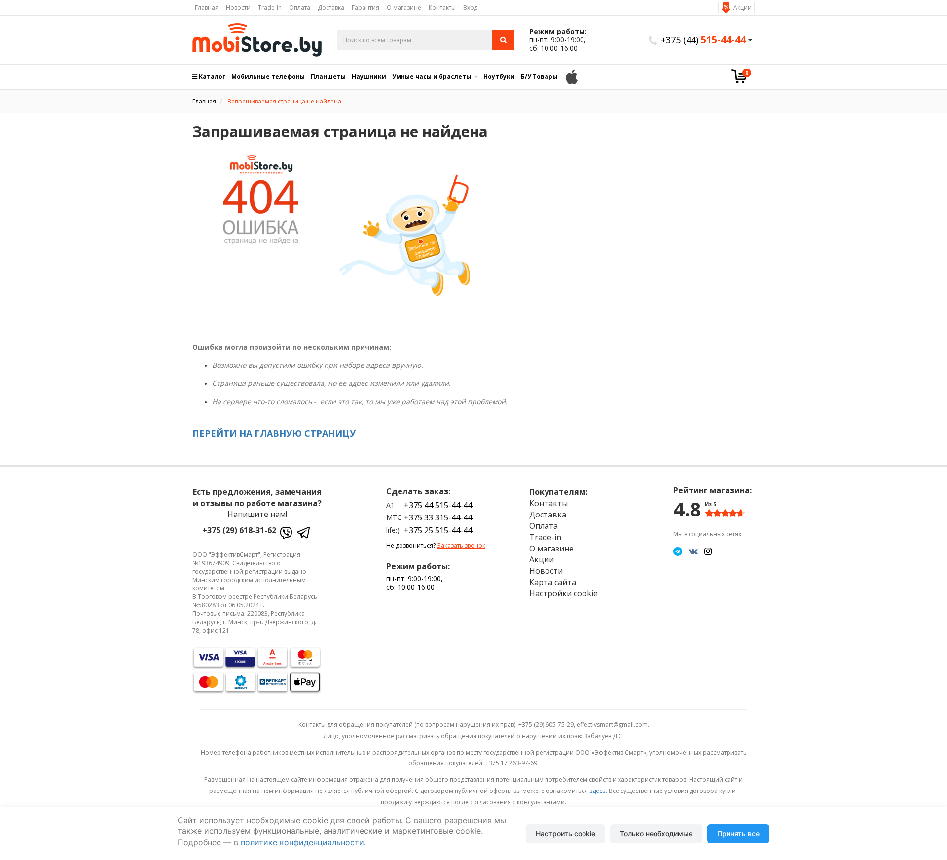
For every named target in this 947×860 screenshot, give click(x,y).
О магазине (404, 7)
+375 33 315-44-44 (438, 517)
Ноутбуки (499, 76)
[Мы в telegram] (677, 551)
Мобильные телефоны (268, 76)
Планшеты (328, 76)
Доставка (331, 7)
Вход (470, 7)
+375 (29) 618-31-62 (239, 530)
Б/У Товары (539, 76)
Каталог (211, 76)
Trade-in (270, 7)
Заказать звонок (461, 545)
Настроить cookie (565, 833)
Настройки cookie (563, 593)
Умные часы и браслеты (431, 76)
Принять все (738, 833)
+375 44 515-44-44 (438, 505)
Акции (742, 7)
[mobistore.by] (257, 40)
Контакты (442, 7)
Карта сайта (552, 582)
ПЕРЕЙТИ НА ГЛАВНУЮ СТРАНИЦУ (274, 433)
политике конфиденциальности (302, 842)
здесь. (598, 791)
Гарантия (365, 7)
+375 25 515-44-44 (438, 530)
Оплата (299, 7)
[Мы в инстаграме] (708, 551)
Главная (207, 7)
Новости (238, 7)
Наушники (369, 76)
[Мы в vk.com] (693, 551)
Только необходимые (656, 833)
